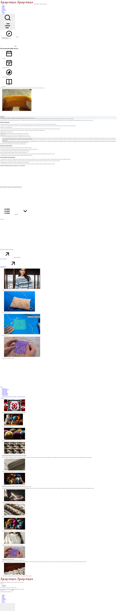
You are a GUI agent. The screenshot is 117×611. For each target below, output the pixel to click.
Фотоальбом (4, 585)
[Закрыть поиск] (0, 593)
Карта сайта (4, 586)
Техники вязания (4, 394)
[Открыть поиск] (7, 17)
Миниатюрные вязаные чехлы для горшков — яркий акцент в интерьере (13, 396)
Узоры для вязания (5, 395)
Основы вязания (4, 392)
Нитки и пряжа (4, 391)
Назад (15, 46)
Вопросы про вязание (5, 389)
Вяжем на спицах (5, 390)
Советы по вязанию (5, 393)
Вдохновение (4, 388)
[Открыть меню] (7, 25)
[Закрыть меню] (7, 607)
